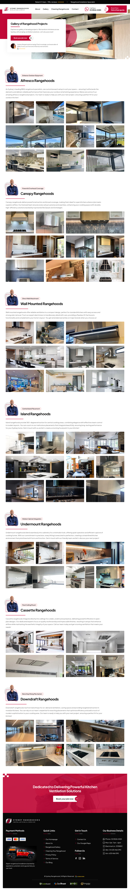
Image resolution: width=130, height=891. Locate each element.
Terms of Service (52, 858)
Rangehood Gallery (53, 847)
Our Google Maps (84, 843)
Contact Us (81, 839)
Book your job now (20, 38)
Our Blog (49, 862)
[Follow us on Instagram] (80, 858)
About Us (49, 843)
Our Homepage (51, 839)
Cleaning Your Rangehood (55, 851)
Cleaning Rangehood (60, 9)
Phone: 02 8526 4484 (113, 839)
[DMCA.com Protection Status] (73, 883)
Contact (75, 9)
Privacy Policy (51, 855)
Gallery (46, 9)
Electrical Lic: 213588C (114, 846)
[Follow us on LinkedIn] (84, 858)
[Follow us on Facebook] (76, 858)
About (37, 9)
